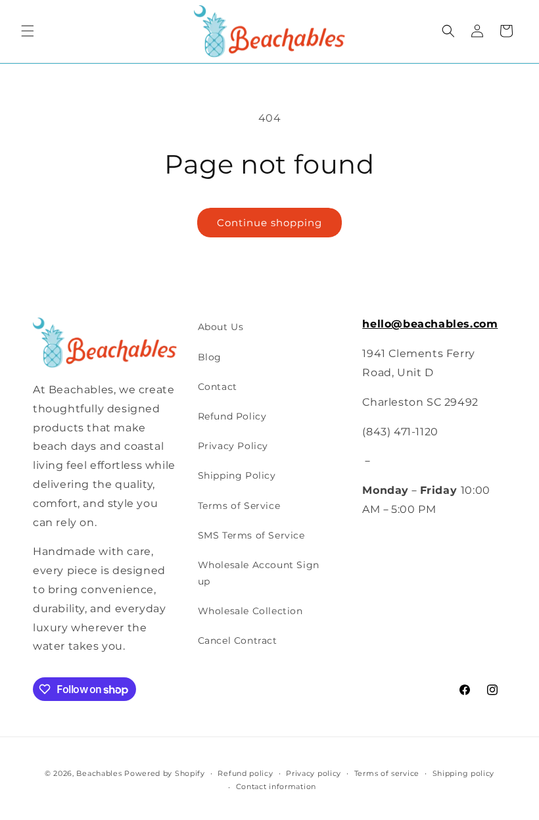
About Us (221, 327)
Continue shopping (269, 222)
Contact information (276, 786)
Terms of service (386, 773)
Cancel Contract (237, 640)
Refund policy (245, 773)
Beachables (99, 773)
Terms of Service (239, 506)
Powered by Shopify (164, 773)
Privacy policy (313, 773)
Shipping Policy (237, 475)
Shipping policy (464, 773)
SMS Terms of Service (251, 535)
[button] (27, 30)
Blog (210, 357)
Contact (217, 387)
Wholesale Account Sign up (258, 573)
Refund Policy (232, 416)
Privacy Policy (233, 446)
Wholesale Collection (250, 611)
